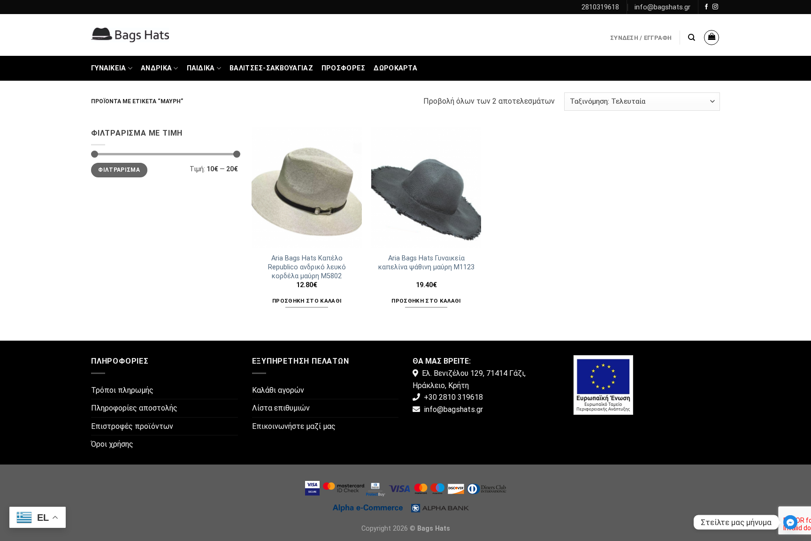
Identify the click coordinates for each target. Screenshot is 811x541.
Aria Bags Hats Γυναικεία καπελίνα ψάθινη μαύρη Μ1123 (426, 262)
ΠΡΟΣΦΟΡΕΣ (343, 68)
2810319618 (600, 7)
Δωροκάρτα (395, 68)
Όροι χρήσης (112, 444)
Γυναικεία (108, 68)
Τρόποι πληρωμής (122, 390)
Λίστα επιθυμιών (281, 408)
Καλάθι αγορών (278, 390)
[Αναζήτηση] (691, 37)
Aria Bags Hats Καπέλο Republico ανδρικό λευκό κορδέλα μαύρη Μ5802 (307, 267)
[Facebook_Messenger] (790, 522)
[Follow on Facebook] (706, 7)
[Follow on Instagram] (715, 7)
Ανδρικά (156, 68)
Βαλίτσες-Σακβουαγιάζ (271, 68)
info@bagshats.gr (662, 7)
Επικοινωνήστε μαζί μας (294, 426)
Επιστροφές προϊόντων (132, 426)
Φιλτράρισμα (119, 170)
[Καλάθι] (711, 37)
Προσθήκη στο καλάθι (307, 300)
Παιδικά (201, 68)
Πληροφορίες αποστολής (134, 408)
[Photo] (603, 384)
